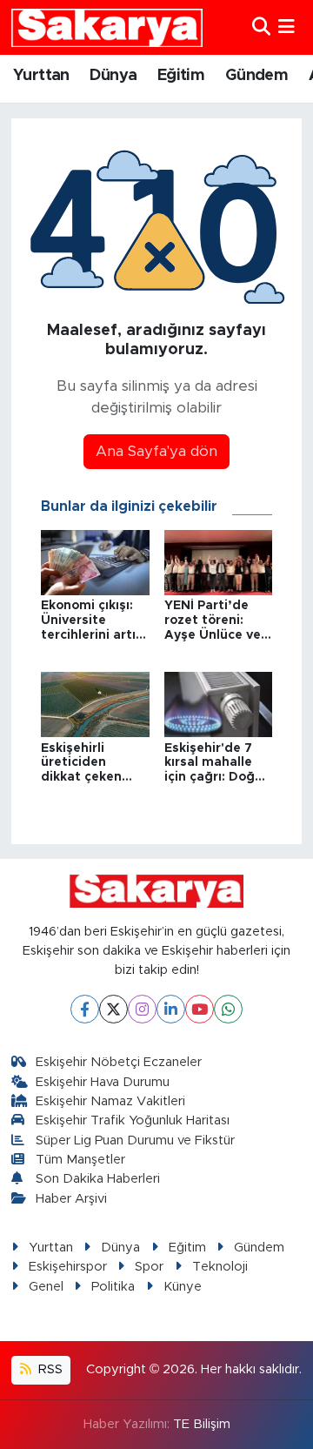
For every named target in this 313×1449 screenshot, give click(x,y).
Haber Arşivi (71, 1198)
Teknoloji (220, 1266)
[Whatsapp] (228, 1009)
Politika (113, 1286)
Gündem (256, 76)
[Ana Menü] (286, 27)
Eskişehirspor (68, 1266)
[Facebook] (84, 1009)
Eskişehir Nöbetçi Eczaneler (119, 1062)
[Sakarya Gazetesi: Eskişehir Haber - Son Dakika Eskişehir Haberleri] (107, 27)
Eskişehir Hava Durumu (103, 1082)
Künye (182, 1286)
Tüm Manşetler (80, 1159)
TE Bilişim (201, 1424)
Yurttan (41, 76)
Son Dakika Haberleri (98, 1178)
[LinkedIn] (170, 1009)
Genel (46, 1286)
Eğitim (180, 76)
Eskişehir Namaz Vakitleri (110, 1101)
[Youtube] (199, 1009)
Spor (149, 1266)
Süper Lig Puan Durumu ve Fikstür (135, 1140)
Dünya (113, 76)
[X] (113, 1009)
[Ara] (261, 27)
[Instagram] (142, 1009)
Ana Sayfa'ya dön (156, 451)
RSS (49, 1369)
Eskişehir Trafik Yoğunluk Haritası (133, 1120)
